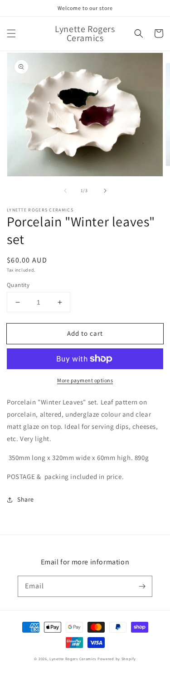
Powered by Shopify (116, 658)
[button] (11, 33)
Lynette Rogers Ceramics (72, 658)
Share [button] (25, 499)
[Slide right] (105, 191)
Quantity (18, 285)
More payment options (85, 380)
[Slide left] (65, 191)
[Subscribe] (142, 586)
